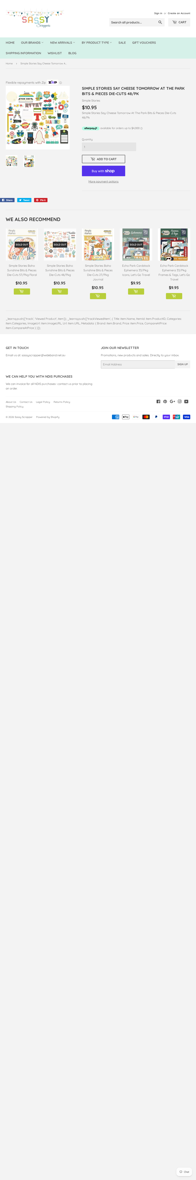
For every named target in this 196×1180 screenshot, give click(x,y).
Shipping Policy (14, 406)
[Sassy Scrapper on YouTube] (186, 402)
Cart (182, 22)
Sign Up (182, 364)
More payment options (103, 181)
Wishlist (55, 53)
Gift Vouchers (144, 42)
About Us (11, 401)
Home (10, 42)
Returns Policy (62, 401)
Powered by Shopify (47, 416)
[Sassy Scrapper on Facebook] (158, 402)
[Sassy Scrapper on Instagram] (180, 402)
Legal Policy (43, 401)
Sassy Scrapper (24, 416)
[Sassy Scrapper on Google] (172, 402)
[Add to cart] (22, 291)
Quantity (87, 139)
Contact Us (26, 401)
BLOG (72, 53)
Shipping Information (23, 53)
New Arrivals (61, 42)
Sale (122, 42)
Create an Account (179, 13)
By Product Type (96, 42)
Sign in (158, 13)
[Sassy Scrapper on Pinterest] (165, 402)
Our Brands (31, 42)
